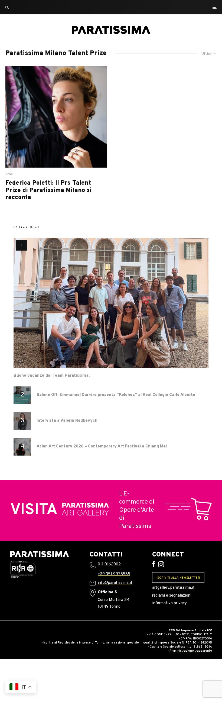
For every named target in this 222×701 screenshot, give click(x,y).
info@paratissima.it (115, 582)
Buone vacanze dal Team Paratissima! (52, 375)
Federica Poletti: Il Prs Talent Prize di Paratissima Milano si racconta (48, 190)
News (9, 174)
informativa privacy (169, 603)
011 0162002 (109, 564)
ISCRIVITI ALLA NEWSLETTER (178, 578)
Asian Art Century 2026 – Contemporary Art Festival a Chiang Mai (102, 446)
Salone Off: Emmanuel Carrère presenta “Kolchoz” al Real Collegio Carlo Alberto (116, 395)
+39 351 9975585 (114, 574)
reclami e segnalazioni (171, 595)
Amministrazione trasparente (190, 651)
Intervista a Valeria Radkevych (67, 420)
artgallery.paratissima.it (173, 587)
